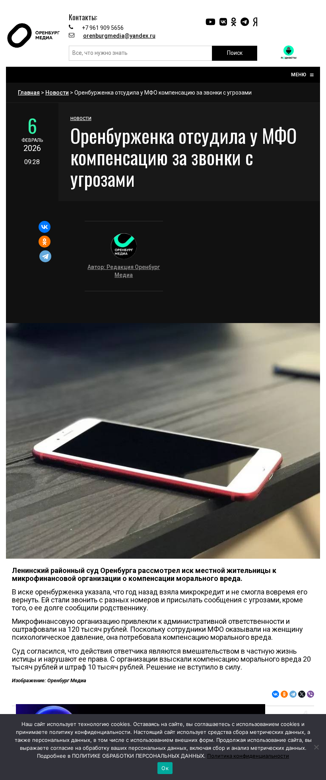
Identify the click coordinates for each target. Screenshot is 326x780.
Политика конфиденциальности (248, 756)
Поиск (235, 53)
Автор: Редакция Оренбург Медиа (123, 271)
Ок (165, 768)
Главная (29, 92)
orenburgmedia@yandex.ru (119, 36)
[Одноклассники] (44, 242)
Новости (57, 92)
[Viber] (310, 694)
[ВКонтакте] (44, 227)
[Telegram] (45, 256)
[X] (301, 694)
